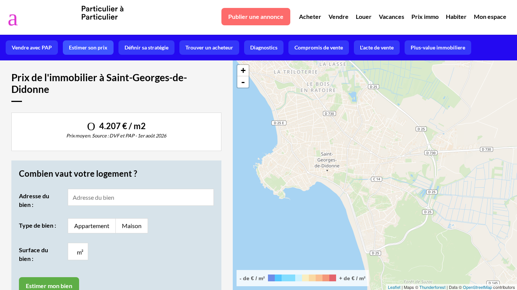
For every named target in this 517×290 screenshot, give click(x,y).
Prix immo (425, 16)
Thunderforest (432, 287)
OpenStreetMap (477, 287)
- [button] (243, 82)
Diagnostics (263, 47)
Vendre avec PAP (32, 47)
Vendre (339, 16)
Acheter (310, 16)
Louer (364, 16)
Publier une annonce (255, 16)
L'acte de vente (377, 47)
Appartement (91, 225)
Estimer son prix (88, 47)
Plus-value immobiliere (438, 47)
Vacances (391, 16)
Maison (132, 225)
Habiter (456, 16)
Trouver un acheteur (209, 47)
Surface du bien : (33, 254)
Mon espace (490, 16)
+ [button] (243, 70)
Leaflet (394, 287)
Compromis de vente (318, 47)
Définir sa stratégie (146, 47)
